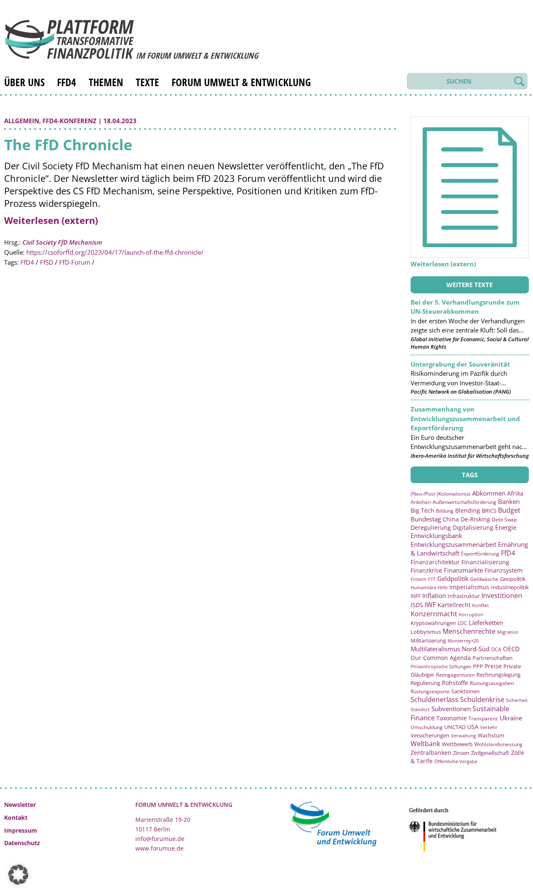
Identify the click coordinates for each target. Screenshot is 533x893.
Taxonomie (451, 718)
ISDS (417, 605)
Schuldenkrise (482, 699)
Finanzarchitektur (435, 562)
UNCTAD (455, 727)
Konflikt (480, 605)
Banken (509, 501)
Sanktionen (465, 691)
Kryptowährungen (433, 623)
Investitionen (501, 595)
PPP (478, 666)
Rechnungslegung (498, 674)
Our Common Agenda (441, 658)
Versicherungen (430, 735)
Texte (147, 82)
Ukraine (511, 718)
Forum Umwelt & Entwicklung (241, 82)
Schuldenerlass (434, 699)
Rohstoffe (455, 683)
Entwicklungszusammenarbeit (453, 544)
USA (472, 727)
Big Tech (422, 510)
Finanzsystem (504, 570)
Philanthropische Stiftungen (441, 666)
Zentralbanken (431, 753)
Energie (505, 527)
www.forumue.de (159, 848)
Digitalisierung (473, 527)
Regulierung (425, 683)
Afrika (515, 493)
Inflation (434, 595)
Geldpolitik (452, 578)
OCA (496, 649)
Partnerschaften (493, 658)
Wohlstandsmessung (498, 744)
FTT (432, 579)
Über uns (24, 82)
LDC (462, 623)
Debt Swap (504, 519)
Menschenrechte (469, 631)
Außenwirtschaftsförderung (464, 502)
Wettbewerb (457, 744)
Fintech (418, 579)
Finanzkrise (426, 570)
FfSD (46, 262)
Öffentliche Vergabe (455, 761)
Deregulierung (431, 527)
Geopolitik (513, 579)
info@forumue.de (159, 839)
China (451, 519)
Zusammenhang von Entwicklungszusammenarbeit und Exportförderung (465, 418)
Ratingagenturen (455, 674)
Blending (467, 510)
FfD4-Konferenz (69, 121)
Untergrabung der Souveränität (460, 364)
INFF (416, 596)
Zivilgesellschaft (490, 753)
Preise (493, 666)
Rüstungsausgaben (492, 683)
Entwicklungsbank (436, 535)
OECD (511, 649)
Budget (509, 510)
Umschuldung (427, 727)
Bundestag (426, 519)
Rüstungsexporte (430, 691)
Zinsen (461, 753)
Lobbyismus (426, 631)
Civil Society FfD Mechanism (62, 242)
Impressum (20, 830)
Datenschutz (22, 843)
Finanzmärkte (463, 570)
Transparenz (483, 718)
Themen (106, 82)
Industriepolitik (510, 587)
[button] (18, 874)
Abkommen (489, 493)
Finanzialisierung (485, 562)
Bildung (444, 510)
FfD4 (66, 82)
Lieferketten (486, 622)
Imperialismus (469, 587)
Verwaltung (463, 735)
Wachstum (491, 735)
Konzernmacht (434, 613)
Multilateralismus (435, 649)
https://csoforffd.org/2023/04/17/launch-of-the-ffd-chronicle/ (115, 252)
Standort (420, 709)
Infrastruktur (464, 596)
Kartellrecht (454, 605)
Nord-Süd (475, 648)
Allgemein (21, 121)
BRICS (489, 510)
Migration (507, 632)
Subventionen (451, 708)
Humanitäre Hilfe (429, 587)
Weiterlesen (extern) (51, 220)
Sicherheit (517, 700)
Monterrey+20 (463, 641)
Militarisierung (428, 640)
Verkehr (489, 727)
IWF (430, 604)
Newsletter (20, 805)
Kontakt (15, 817)
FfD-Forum (74, 262)
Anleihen (421, 502)
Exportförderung (480, 553)
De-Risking (475, 519)
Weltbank (425, 743)
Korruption (471, 614)
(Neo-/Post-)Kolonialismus (441, 493)
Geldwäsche (484, 579)
